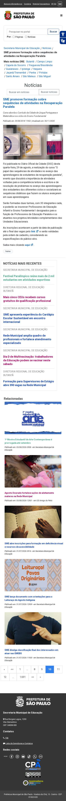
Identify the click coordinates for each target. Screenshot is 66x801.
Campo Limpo (44, 61)
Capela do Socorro (16, 65)
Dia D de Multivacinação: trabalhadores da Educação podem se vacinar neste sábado (28, 360)
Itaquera (37, 68)
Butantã (30, 61)
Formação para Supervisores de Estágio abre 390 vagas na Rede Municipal (28, 383)
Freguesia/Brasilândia (40, 65)
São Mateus (29, 76)
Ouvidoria (27, 4)
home (8, 251)
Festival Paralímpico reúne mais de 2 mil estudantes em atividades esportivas (28, 277)
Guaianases (12, 68)
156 (6, 738)
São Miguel (45, 76)
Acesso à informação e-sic (13, 4)
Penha (32, 72)
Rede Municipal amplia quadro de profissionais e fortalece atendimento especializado (27, 339)
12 (5, 677)
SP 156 (53, 4)
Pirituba (43, 72)
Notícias (31, 37)
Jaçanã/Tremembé (16, 72)
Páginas (19, 37)
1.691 (23, 677)
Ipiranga (25, 68)
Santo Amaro (13, 76)
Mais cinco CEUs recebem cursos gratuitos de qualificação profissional (27, 298)
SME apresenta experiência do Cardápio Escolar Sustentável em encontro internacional (28, 318)
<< (12, 669)
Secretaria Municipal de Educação (22, 48)
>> (32, 677)
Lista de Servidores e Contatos (19, 743)
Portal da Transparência (41, 4)
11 (58, 669)
